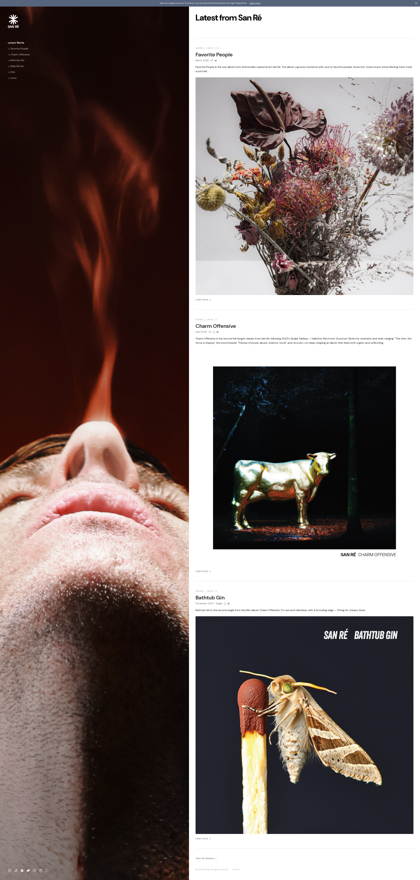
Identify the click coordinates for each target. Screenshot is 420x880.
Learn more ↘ (203, 299)
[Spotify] (22, 870)
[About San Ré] (47, 870)
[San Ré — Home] (18, 21)
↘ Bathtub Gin (16, 60)
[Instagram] (9, 870)
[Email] (34, 870)
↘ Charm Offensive (19, 54)
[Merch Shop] (40, 870)
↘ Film (11, 72)
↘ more (12, 78)
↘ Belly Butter (16, 66)
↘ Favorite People (18, 48)
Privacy (236, 869)
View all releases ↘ (206, 858)
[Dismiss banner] (416, 3)
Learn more (254, 3)
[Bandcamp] (28, 870)
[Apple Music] (15, 870)
